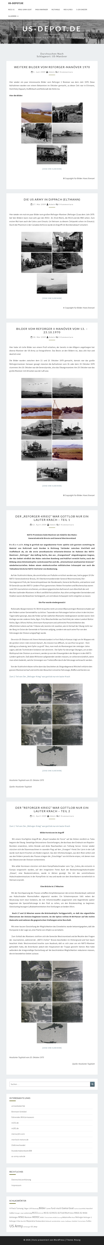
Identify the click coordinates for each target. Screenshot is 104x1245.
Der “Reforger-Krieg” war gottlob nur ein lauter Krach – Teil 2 (52, 809)
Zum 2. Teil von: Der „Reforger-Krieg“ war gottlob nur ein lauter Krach (39, 676)
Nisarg (77, 1240)
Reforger (79, 1217)
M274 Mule (56, 9)
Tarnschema (82, 1221)
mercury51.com (18, 1134)
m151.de (15, 1122)
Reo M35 (23, 1221)
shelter (63, 1221)
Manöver (28, 1217)
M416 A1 (78, 1212)
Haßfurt (11, 1213)
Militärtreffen (67, 1217)
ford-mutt (56, 1208)
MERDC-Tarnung (57, 1217)
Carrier (48, 1208)
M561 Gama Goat (25, 9)
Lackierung (28, 1213)
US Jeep (34, 1226)
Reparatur (31, 1221)
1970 (31, 1208)
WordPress (59, 1240)
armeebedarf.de (18, 1106)
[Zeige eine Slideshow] (52, 169)
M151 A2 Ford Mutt (61, 1212)
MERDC (36, 1217)
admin (51, 72)
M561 (21, 1217)
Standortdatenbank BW (21, 1150)
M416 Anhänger (41, 9)
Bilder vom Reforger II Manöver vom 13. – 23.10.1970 (52, 330)
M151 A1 (40, 1213)
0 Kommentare (65, 72)
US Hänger (26, 1227)
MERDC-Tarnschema (46, 1217)
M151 (35, 1212)
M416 (72, 1213)
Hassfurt (89, 1208)
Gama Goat (68, 1208)
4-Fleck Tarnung (16, 1208)
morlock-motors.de (19, 1139)
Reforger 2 (88, 1217)
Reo (19, 1221)
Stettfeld (74, 1221)
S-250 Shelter (81, 9)
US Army (16, 1226)
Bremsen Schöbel (19, 1111)
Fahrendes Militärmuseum (22, 1117)
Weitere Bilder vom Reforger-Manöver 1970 (52, 67)
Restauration (40, 1221)
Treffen (88, 1221)
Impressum (16, 1185)
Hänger (17, 1213)
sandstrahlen (56, 1221)
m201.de (15, 1128)
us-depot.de (15, 3)
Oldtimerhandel (18, 1145)
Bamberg (35, 1208)
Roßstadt (48, 1221)
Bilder (42, 1208)
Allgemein (12, 16)
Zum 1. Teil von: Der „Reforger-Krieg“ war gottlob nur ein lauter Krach (39, 826)
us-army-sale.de (18, 1156)
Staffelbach (68, 1221)
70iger (26, 1208)
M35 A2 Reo (68, 9)
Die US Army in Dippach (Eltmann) (52, 199)
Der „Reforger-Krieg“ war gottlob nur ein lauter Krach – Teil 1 (52, 518)
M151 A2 (11, 9)
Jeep (21, 1213)
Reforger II (13, 1221)
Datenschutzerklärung (21, 1179)
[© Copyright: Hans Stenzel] (36, 113)
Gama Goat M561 (80, 1208)
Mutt (73, 1217)
